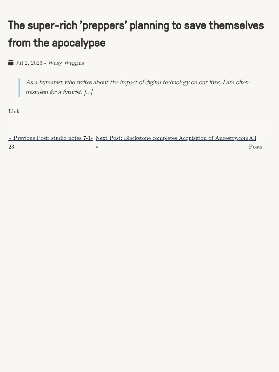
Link (14, 112)
